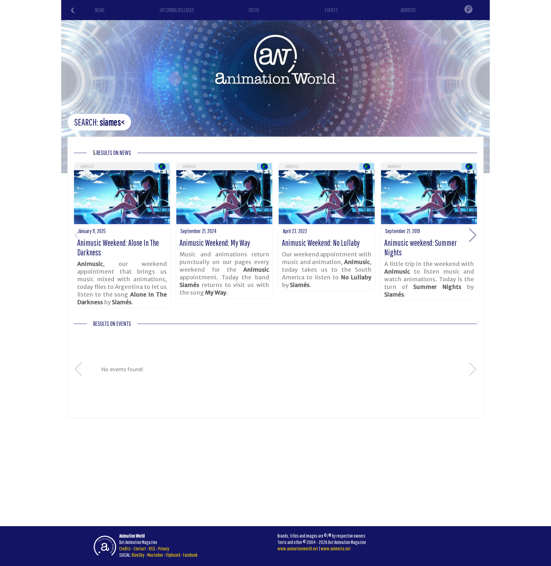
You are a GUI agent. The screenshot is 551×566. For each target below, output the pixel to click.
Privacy (163, 548)
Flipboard (173, 555)
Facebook (190, 555)
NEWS (100, 10)
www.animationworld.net (297, 548)
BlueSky (138, 555)
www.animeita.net (336, 548)
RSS (152, 548)
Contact (140, 548)
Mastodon (155, 555)
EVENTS (331, 10)
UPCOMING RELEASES (177, 10)
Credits (125, 548)
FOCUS (254, 10)
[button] (472, 235)
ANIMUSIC (408, 10)
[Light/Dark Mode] (74, 11)
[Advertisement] (275, 472)
